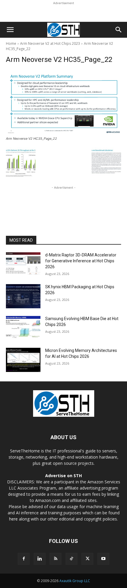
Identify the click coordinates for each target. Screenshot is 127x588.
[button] (10, 30)
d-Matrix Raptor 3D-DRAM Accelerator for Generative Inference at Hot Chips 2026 (80, 261)
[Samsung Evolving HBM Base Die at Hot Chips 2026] (23, 328)
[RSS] (55, 559)
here (13, 519)
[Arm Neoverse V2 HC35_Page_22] (63, 102)
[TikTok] (71, 559)
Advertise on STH (63, 475)
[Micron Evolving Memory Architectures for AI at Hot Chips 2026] (23, 360)
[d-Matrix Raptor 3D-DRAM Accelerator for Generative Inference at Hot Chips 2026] (23, 264)
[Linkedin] (39, 559)
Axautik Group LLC (74, 580)
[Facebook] (24, 559)
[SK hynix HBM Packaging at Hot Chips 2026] (23, 296)
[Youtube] (103, 559)
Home (11, 43)
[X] (87, 559)
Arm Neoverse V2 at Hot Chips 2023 (50, 43)
